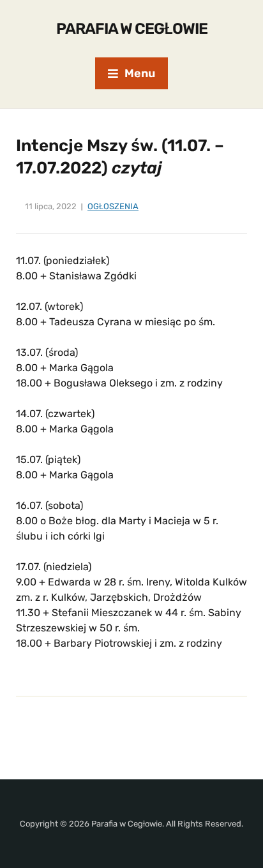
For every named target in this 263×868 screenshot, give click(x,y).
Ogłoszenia (113, 206)
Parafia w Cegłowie (131, 29)
